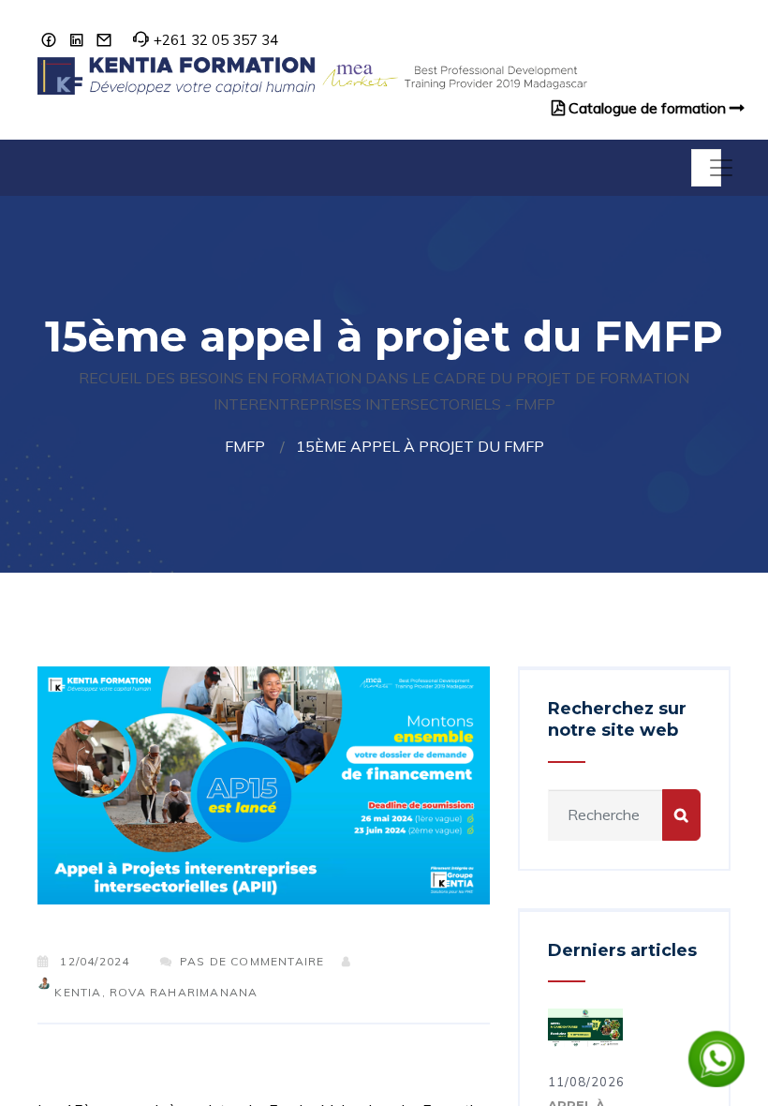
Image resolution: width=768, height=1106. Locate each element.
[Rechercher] (681, 815)
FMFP (245, 446)
